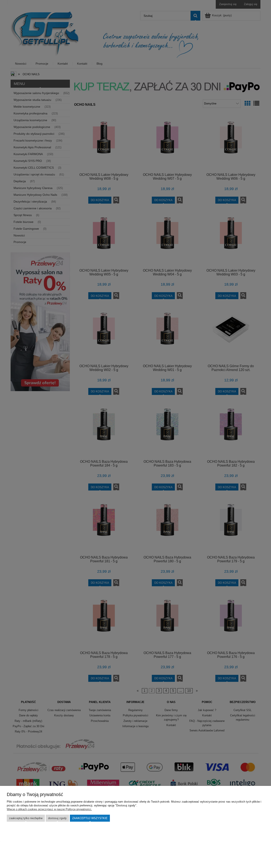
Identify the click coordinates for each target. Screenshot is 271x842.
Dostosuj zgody (57, 818)
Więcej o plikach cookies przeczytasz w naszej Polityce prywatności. (49, 809)
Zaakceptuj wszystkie (90, 818)
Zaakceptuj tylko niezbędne (26, 818)
